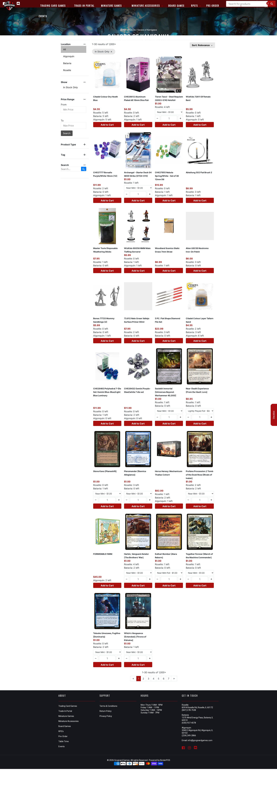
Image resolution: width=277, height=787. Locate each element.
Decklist (274, 415)
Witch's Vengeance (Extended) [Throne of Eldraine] (135, 636)
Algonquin (68, 56)
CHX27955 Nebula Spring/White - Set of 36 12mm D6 (167, 176)
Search (66, 133)
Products (132, 30)
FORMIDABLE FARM (102, 554)
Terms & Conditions (108, 706)
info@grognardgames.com (200, 740)
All (64, 49)
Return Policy (106, 711)
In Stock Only (70, 87)
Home (123, 30)
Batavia (67, 63)
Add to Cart (107, 124)
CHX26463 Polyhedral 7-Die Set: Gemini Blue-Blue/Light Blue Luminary (107, 392)
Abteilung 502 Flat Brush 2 (199, 172)
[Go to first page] (133, 678)
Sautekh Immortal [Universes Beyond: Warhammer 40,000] (165, 392)
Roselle (67, 70)
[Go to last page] (174, 678)
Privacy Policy (106, 716)
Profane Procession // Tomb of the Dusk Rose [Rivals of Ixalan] (199, 474)
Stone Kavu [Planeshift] (105, 471)
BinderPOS (165, 760)
